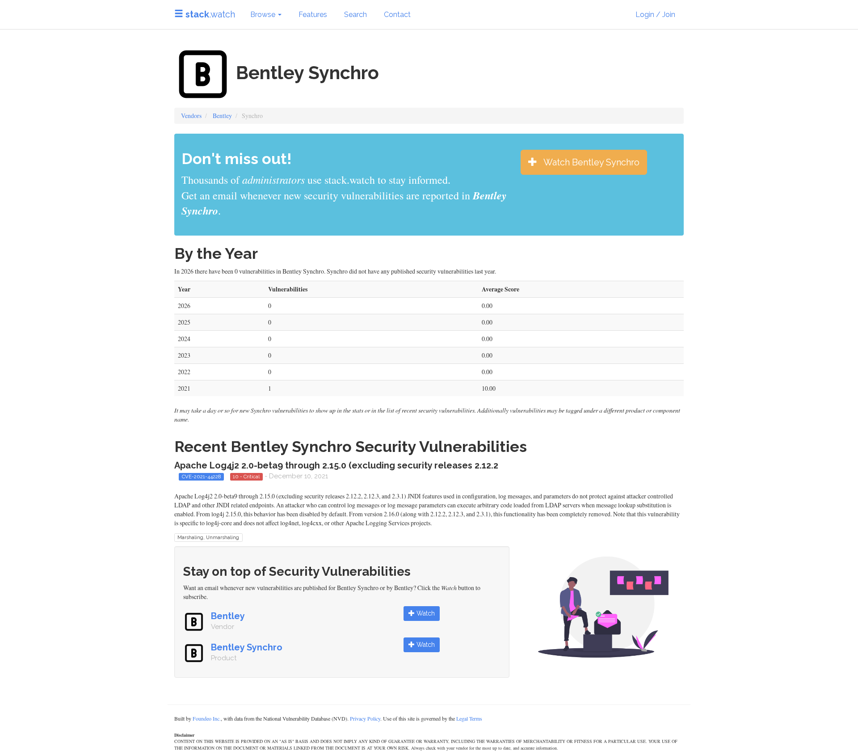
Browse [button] (263, 14)
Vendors (191, 115)
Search (355, 14)
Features (313, 14)
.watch (210, 14)
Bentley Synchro (246, 647)
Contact (397, 14)
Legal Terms (469, 718)
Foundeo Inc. (207, 718)
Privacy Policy (365, 718)
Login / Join (655, 14)
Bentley (222, 115)
